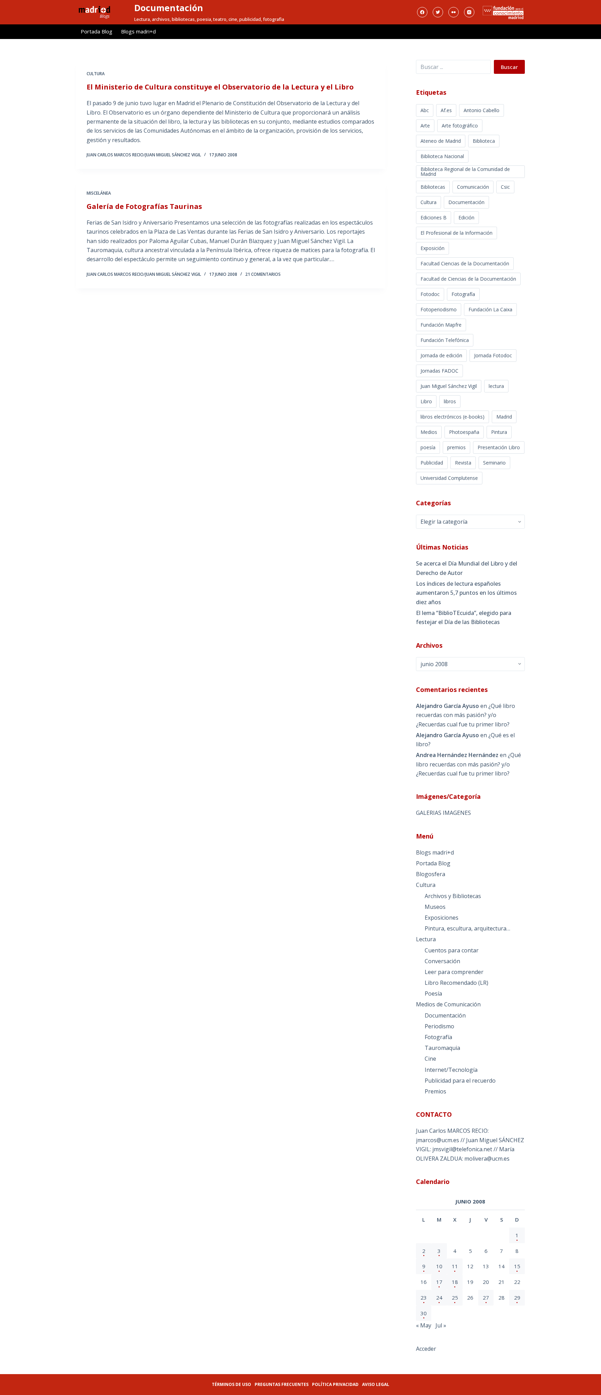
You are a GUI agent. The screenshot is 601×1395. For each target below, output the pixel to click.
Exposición (432, 248)
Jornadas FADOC (439, 370)
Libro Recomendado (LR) (456, 983)
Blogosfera (430, 874)
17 (439, 1281)
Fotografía (463, 294)
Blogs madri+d (138, 31)
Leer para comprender (454, 972)
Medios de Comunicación (448, 1004)
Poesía (433, 993)
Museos (435, 907)
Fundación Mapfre (441, 324)
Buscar (509, 66)
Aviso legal (375, 1384)
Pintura (499, 432)
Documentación (168, 8)
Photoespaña (464, 432)
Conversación (442, 961)
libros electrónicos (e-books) (452, 416)
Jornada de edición (441, 355)
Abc (424, 110)
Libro (426, 401)
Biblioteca (484, 141)
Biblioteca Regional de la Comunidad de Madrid (465, 171)
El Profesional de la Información (456, 232)
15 (517, 1266)
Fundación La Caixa (490, 309)
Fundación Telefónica (444, 340)
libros (450, 401)
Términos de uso (231, 1384)
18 (455, 1281)
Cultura (96, 74)
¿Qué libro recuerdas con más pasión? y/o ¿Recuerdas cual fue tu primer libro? (465, 715)
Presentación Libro (499, 447)
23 (423, 1297)
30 (423, 1313)
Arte (425, 125)
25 (455, 1297)
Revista (463, 462)
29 (517, 1297)
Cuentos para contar (452, 950)
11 (455, 1266)
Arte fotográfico (460, 125)
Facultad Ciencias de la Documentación (464, 263)
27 (486, 1297)
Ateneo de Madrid (440, 141)
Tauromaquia (442, 1048)
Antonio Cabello (481, 110)
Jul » (440, 1325)
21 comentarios (263, 274)
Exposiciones (441, 917)
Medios (428, 432)
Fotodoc (430, 294)
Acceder (426, 1349)
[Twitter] (438, 12)
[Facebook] (422, 12)
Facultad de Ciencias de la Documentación (468, 278)
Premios (435, 1091)
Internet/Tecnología (451, 1070)
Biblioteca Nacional (442, 156)
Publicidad (431, 462)
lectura (496, 386)
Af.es (446, 110)
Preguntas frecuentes (281, 1384)
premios (456, 447)
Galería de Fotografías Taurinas (144, 206)
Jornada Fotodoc (493, 355)
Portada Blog (96, 31)
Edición (466, 217)
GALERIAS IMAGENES (443, 813)
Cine (430, 1058)
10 (439, 1266)
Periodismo (439, 1026)
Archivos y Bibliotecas (453, 896)
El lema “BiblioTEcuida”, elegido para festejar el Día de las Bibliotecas (463, 617)
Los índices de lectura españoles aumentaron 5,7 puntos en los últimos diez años (466, 593)
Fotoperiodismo (438, 309)
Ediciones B (433, 217)
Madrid (504, 416)
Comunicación (473, 187)
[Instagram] (469, 12)
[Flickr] (453, 12)
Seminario (494, 462)
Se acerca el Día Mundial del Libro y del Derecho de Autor (466, 568)
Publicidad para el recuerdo (460, 1080)
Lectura (426, 939)
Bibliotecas (432, 187)
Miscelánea (99, 193)
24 (439, 1297)
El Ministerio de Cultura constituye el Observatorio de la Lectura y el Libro (220, 87)
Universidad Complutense (449, 478)
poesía (427, 447)
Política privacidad (335, 1384)
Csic (505, 187)
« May (423, 1325)
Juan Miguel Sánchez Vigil (448, 386)
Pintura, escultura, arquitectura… (467, 928)
